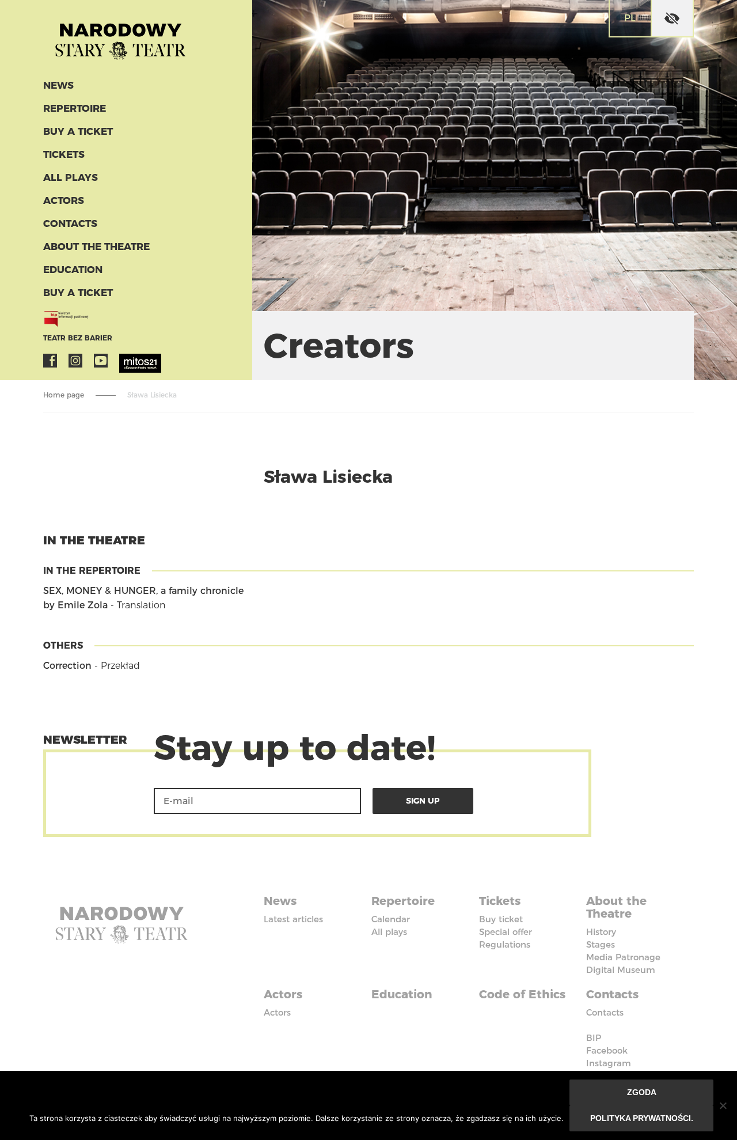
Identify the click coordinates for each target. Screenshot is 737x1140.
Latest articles (293, 919)
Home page (63, 395)
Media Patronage (623, 957)
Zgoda (641, 1092)
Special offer (505, 931)
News (58, 85)
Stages (600, 944)
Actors (63, 200)
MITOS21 (126, 361)
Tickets (64, 154)
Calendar (390, 919)
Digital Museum (620, 969)
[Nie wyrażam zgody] (722, 1105)
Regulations (504, 944)
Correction (67, 665)
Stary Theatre (120, 37)
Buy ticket (501, 919)
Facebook (50, 361)
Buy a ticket (78, 131)
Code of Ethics (522, 994)
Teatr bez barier (77, 338)
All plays (70, 177)
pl (630, 18)
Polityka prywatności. (641, 1118)
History (601, 931)
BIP (593, 1037)
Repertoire (74, 108)
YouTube (101, 361)
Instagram (75, 361)
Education (72, 269)
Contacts (70, 223)
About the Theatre (96, 246)
